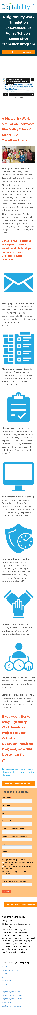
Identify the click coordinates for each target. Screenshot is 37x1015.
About (4, 966)
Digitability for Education (12, 991)
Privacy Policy (7, 1002)
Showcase (6, 973)
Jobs (3, 977)
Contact (5, 984)
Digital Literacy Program (12, 970)
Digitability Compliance (11, 1006)
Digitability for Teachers (12, 999)
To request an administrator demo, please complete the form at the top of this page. (18, 772)
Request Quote (8, 988)
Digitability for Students (12, 995)
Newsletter (6, 981)
